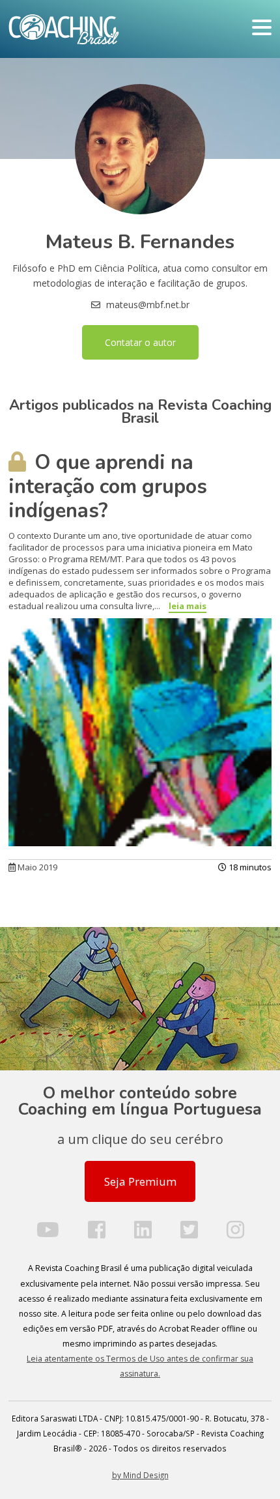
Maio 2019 (36, 867)
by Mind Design (140, 1475)
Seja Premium (140, 1181)
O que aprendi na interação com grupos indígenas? (107, 486)
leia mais (187, 606)
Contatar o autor (140, 342)
